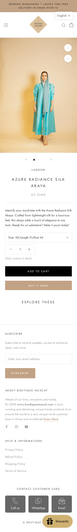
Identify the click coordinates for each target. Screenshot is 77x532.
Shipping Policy (15, 464)
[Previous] (26, 159)
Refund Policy (13, 457)
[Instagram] (16, 426)
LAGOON (38, 170)
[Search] (64, 25)
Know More (51, 419)
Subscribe (20, 373)
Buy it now (39, 286)
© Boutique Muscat (38, 522)
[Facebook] (6, 426)
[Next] (51, 159)
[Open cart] (71, 25)
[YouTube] (26, 426)
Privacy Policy (14, 450)
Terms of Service (15, 471)
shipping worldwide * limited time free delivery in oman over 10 (38, 6)
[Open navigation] (6, 25)
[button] (64, 15)
